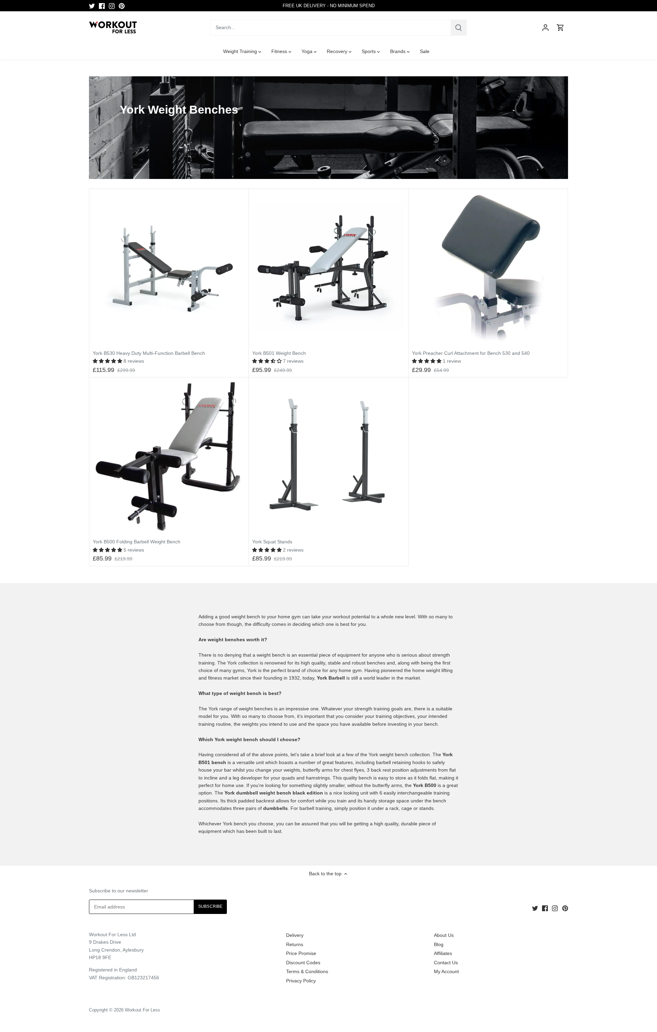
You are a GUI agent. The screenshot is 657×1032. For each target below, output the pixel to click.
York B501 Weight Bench (279, 353)
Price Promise (301, 953)
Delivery (295, 935)
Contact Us (446, 962)
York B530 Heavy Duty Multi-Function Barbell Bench (149, 353)
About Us (444, 935)
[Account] (545, 27)
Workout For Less (142, 1010)
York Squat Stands (272, 541)
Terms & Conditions (307, 971)
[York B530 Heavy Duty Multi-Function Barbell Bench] (169, 268)
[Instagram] (112, 5)
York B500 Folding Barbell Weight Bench (136, 541)
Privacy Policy (301, 980)
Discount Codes (303, 962)
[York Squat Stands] (328, 457)
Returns (294, 944)
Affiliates (443, 953)
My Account (446, 971)
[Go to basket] (560, 27)
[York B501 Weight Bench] (328, 268)
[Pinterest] (122, 5)
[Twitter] (92, 5)
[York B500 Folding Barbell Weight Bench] (169, 457)
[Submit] (458, 27)
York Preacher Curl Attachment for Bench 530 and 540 (471, 353)
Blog (438, 944)
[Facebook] (102, 5)
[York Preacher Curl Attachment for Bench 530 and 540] (488, 268)
